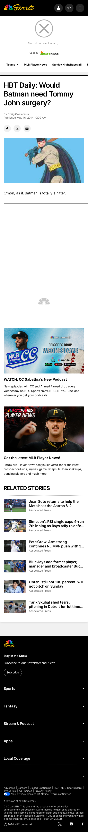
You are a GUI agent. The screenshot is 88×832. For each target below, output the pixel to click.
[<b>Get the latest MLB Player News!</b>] (44, 429)
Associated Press (40, 510)
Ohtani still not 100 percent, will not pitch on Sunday (56, 584)
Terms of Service (61, 794)
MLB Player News (35, 64)
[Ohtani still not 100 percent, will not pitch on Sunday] (15, 586)
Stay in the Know (15, 655)
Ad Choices (25, 790)
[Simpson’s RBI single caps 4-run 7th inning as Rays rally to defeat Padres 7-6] (15, 525)
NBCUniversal (27, 800)
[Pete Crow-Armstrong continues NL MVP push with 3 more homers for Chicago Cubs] (15, 546)
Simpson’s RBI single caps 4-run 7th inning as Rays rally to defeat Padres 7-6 (56, 523)
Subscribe (13, 672)
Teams (10, 64)
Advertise (9, 787)
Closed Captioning (40, 787)
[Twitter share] (17, 128)
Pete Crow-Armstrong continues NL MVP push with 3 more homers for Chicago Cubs (55, 544)
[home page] (19, 8)
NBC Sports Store (71, 787)
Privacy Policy (43, 790)
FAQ (56, 787)
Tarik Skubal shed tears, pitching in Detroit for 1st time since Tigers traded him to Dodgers (54, 604)
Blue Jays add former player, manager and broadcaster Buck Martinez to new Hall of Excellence (55, 564)
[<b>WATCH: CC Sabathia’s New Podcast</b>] (44, 350)
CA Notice (43, 794)
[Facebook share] (7, 128)
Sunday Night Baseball (66, 64)
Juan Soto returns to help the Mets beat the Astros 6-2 (54, 503)
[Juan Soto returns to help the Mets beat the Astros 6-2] (15, 505)
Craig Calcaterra (18, 114)
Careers (22, 787)
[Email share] (27, 128)
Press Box (10, 790)
